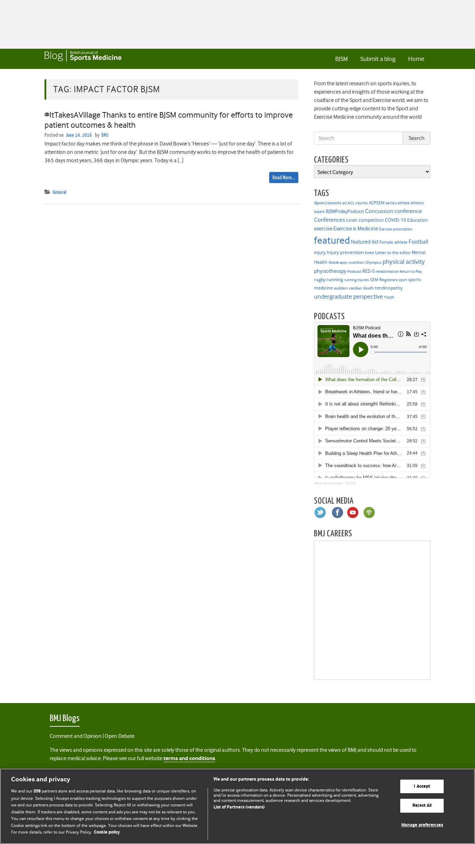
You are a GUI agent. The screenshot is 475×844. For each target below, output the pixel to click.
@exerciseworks (327, 202)
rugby (319, 279)
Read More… (284, 177)
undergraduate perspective (348, 296)
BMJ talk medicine (328, 483)
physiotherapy (330, 271)
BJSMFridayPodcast (345, 211)
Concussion (379, 211)
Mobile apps (338, 262)
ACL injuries (358, 203)
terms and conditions (189, 758)
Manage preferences (422, 825)
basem (319, 212)
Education (417, 220)
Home (416, 58)
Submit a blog (377, 58)
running (335, 280)
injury (320, 252)
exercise (323, 229)
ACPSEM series (382, 202)
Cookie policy (107, 832)
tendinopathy (388, 288)
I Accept (422, 786)
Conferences (329, 219)
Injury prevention (345, 252)
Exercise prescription (395, 229)
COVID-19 (395, 220)
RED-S (368, 271)
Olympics (373, 262)
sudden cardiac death (354, 288)
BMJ (105, 135)
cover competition (365, 220)
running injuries (356, 280)
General (59, 192)
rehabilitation (387, 271)
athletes (417, 203)
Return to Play (411, 271)
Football (418, 241)
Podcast (354, 271)
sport (402, 280)
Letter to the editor (393, 252)
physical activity (404, 262)
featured (332, 240)
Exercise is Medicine (355, 228)
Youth (389, 297)
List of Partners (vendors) (239, 807)
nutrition (356, 262)
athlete (403, 202)
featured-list (364, 242)
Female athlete (393, 242)
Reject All (422, 805)
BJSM (341, 58)
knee (369, 252)
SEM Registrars (383, 279)
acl (345, 203)
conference (408, 211)
